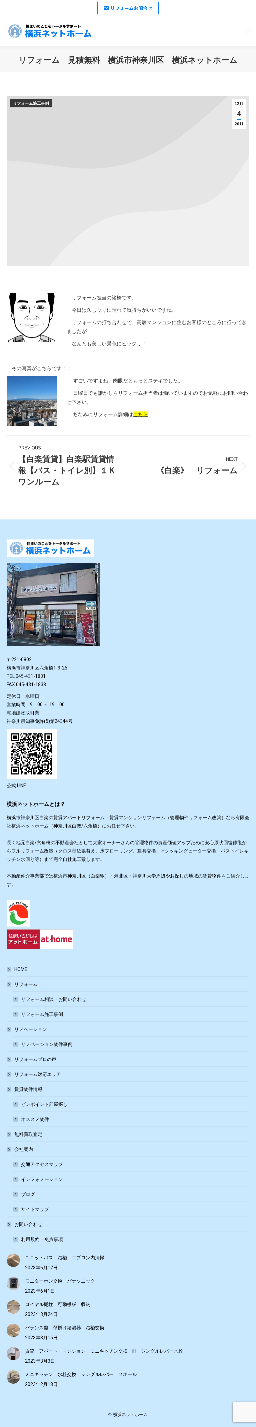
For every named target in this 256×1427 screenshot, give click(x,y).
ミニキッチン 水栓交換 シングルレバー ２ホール (81, 1374)
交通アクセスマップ (42, 1164)
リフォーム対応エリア (37, 1074)
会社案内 (23, 1149)
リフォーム (26, 984)
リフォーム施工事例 (31, 103)
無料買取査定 (28, 1134)
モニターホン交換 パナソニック (60, 1281)
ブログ (28, 1194)
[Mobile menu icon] (247, 31)
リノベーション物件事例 (46, 1044)
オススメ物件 (35, 1119)
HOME (20, 969)
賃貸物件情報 (28, 1089)
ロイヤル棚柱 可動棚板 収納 (57, 1304)
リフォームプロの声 (35, 1059)
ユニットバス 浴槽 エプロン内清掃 (64, 1257)
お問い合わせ (28, 1224)
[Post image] (13, 1260)
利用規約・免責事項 (42, 1239)
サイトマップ (35, 1209)
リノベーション (30, 1029)
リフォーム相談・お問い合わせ (53, 999)
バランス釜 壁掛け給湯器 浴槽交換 (64, 1327)
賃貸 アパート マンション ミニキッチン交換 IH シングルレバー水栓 (104, 1351)
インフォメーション (42, 1179)
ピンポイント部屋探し (44, 1104)
